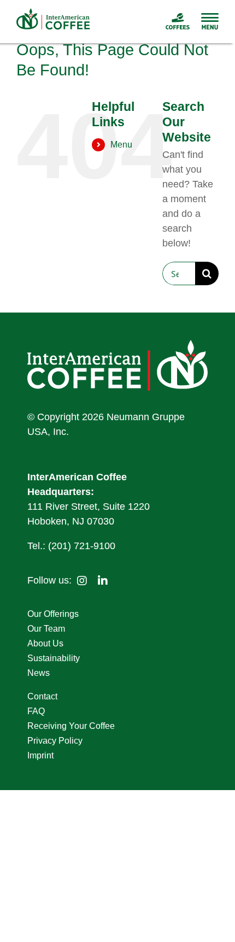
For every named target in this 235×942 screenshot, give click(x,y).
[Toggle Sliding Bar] (204, 21)
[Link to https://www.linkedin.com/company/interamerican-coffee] (103, 580)
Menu (121, 144)
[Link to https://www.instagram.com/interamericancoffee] (82, 580)
